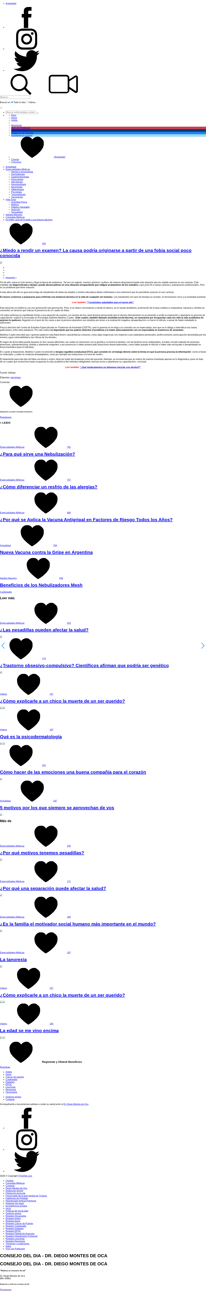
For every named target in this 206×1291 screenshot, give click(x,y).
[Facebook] (27, 27)
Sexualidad (17, 212)
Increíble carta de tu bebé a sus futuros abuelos (29, 220)
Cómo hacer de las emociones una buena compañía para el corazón (73, 772)
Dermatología (18, 174)
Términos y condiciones (17, 1244)
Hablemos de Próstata (22, 133)
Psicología (16, 192)
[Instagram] (27, 49)
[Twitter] (27, 70)
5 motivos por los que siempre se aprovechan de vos (57, 807)
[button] (1, 107)
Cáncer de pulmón (15, 1077)
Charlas (15, 159)
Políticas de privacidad (17, 1211)
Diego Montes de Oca (16, 1188)
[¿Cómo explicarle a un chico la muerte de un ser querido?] (2, 708)
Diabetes (10, 1082)
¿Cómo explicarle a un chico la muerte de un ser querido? (62, 701)
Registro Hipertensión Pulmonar (22, 1236)
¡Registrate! (59, 157)
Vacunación (17, 197)
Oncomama (11, 1092)
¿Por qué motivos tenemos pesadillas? (42, 852)
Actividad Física (19, 202)
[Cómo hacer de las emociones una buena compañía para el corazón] (1, 779)
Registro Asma (13, 1221)
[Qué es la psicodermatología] (2, 744)
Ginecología (17, 179)
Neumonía (16, 125)
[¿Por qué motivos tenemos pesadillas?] (1, 860)
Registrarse (5, 417)
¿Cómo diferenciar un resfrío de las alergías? (48, 486)
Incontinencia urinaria (16, 1206)
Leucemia (10, 1087)
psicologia (16, 377)
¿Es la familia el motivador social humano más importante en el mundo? (78, 923)
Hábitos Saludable (20, 207)
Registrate (5, 1067)
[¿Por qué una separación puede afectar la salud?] (1, 895)
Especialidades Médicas (18, 169)
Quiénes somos (13, 1097)
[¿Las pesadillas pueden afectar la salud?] (1, 637)
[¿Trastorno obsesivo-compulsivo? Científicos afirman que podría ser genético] (1, 672)
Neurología (16, 187)
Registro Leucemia (15, 1238)
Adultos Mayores (14, 215)
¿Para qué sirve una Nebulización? (37, 454)
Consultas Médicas (15, 217)
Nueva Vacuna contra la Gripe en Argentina (46, 552)
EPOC (9, 1084)
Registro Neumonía (15, 1241)
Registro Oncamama (16, 1216)
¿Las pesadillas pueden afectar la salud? (44, 629)
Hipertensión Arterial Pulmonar (21, 1201)
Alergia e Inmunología (22, 172)
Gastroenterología (20, 177)
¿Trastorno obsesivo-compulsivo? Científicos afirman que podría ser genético (84, 665)
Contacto (10, 1099)
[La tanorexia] (1, 966)
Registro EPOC (13, 1231)
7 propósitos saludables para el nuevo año (110, 302)
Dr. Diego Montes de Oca (75, 1104)
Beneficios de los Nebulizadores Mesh (41, 585)
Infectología (17, 182)
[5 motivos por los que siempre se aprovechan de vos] (1, 815)
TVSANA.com (25, 1176)
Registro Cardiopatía (16, 1226)
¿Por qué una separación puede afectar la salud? (53, 888)
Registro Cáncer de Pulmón (19, 1223)
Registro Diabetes (15, 1228)
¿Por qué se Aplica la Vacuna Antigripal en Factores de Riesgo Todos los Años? (86, 519)
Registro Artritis (13, 1218)
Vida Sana (11, 199)
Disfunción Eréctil (20, 130)
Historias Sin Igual (15, 1203)
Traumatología (18, 194)
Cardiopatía (6, 592)
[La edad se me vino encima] (2, 1038)
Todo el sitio (20, 102)
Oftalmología (17, 189)
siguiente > (11, 277)
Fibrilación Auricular (16, 1193)
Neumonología (18, 184)
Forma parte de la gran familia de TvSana (26, 1196)
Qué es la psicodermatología (31, 736)
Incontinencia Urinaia (21, 135)
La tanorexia (13, 959)
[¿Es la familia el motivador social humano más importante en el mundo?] (1, 931)
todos (8, 1246)
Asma (14, 118)
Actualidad (11, 3)
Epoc (13, 115)
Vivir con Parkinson (21, 128)
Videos (31, 102)
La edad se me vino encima (29, 1030)
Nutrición (15, 209)
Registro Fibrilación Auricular (20, 1233)
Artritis (9, 1072)
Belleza (15, 204)
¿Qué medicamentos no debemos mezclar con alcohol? (110, 367)
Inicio (8, 1208)
